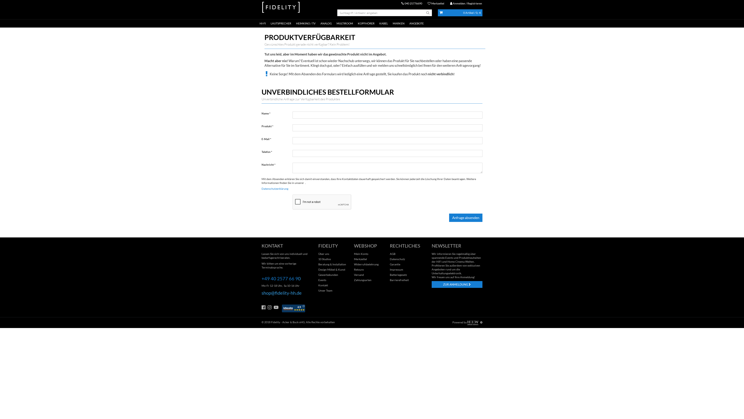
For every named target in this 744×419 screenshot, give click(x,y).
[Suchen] (428, 12)
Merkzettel (437, 3)
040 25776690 (413, 3)
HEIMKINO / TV (306, 23)
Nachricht (268, 164)
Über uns (323, 253)
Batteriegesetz (398, 274)
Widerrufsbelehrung (366, 264)
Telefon (266, 151)
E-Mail (266, 139)
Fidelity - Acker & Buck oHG (288, 322)
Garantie (395, 264)
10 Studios (324, 259)
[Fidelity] (281, 7)
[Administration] (481, 322)
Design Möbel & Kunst (331, 269)
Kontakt (323, 285)
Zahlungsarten (362, 280)
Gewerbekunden (328, 274)
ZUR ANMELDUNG (456, 284)
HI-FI (263, 23)
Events (322, 280)
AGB (392, 253)
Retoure (359, 269)
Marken (399, 23)
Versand (359, 274)
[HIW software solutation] (473, 322)
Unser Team (325, 290)
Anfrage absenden (465, 218)
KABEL (383, 23)
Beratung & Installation (332, 264)
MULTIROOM (345, 23)
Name (265, 113)
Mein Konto (361, 253)
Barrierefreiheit (399, 280)
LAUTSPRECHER (281, 23)
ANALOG (326, 23)
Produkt (267, 126)
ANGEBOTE (416, 23)
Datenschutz (397, 259)
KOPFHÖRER (366, 23)
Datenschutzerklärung (275, 188)
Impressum (396, 269)
